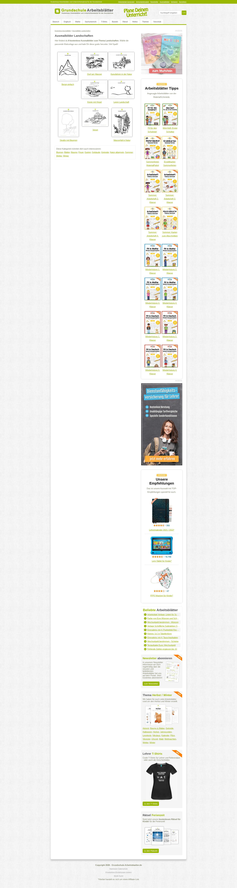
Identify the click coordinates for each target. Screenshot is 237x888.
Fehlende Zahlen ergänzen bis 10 (162, 649)
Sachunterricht (90, 22)
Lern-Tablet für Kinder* (162, 561)
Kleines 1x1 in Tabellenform (159, 634)
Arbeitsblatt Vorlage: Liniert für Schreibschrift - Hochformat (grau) (163, 614)
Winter (66, 156)
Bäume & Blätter (157, 728)
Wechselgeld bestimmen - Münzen (162, 622)
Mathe (77, 22)
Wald (161, 739)
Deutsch (56, 22)
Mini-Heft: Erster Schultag (170, 130)
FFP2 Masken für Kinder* (161, 595)
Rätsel (125, 22)
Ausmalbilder (165, 2)
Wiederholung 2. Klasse (170, 271)
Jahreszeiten (166, 732)
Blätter (67, 152)
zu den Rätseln (150, 851)
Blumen (59, 152)
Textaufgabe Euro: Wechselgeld (161, 645)
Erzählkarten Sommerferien (169, 163)
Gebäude (96, 152)
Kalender (165, 735)
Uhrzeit (154, 739)
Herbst (135, 22)
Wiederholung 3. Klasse (152, 305)
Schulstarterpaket (142, 2)
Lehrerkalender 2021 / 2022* (161, 530)
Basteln (115, 22)
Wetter (59, 156)
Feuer (81, 152)
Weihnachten (170, 739)
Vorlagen (174, 2)
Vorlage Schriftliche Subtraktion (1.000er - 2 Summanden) (163, 626)
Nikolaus (156, 735)
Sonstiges (182, 2)
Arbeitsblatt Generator (126, 2)
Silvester (146, 739)
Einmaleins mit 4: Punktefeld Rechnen (163, 630)
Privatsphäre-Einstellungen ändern (118, 872)
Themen (145, 22)
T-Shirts (104, 22)
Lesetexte (147, 735)
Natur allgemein (117, 152)
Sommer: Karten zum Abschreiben (170, 234)
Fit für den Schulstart (152, 130)
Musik (116, 876)
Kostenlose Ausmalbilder (63, 31)
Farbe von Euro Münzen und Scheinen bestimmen (163, 618)
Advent (146, 728)
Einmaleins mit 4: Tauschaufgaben (162, 637)
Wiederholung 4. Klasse (170, 305)
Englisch (67, 22)
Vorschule (157, 22)
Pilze (172, 735)
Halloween (147, 732)
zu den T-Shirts (151, 804)
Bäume (74, 152)
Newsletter (154, 2)
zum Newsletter (151, 683)
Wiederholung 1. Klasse (152, 271)
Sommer (129, 152)
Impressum (113, 869)
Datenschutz (123, 869)
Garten (88, 152)
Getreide (105, 152)
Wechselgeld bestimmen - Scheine (162, 641)
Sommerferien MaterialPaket (152, 163)
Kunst (121, 876)
